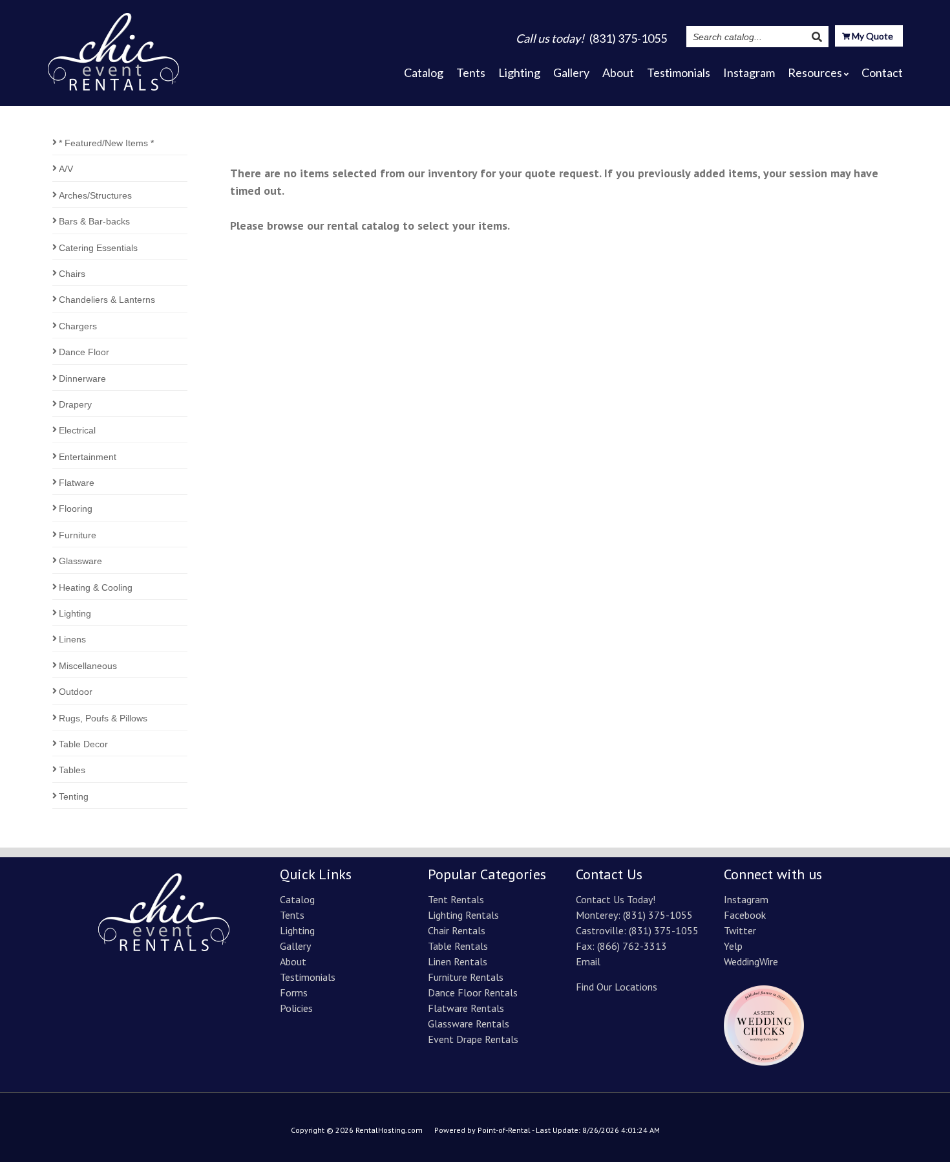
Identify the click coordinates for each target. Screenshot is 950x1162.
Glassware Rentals (468, 1023)
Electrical (77, 430)
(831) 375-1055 (658, 914)
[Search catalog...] (817, 36)
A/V (66, 169)
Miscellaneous (88, 666)
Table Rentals (458, 945)
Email (588, 961)
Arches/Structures (95, 195)
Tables (72, 770)
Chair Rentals (456, 930)
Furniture (77, 535)
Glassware (80, 561)
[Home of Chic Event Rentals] (163, 947)
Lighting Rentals (463, 914)
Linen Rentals (457, 961)
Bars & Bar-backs (94, 221)
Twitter (740, 930)
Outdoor (75, 691)
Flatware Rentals (466, 1008)
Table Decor (83, 744)
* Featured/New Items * (106, 143)
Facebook (745, 914)
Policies (296, 1008)
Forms (294, 992)
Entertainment (87, 457)
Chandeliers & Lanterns (107, 299)
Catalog (423, 72)
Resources (815, 72)
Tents (470, 72)
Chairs (72, 274)
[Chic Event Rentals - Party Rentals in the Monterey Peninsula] (113, 47)
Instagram (749, 72)
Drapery (75, 404)
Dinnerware (82, 378)
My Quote (871, 35)
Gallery (571, 72)
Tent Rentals (456, 899)
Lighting (519, 72)
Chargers (78, 326)
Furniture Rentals (465, 976)
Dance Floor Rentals (473, 992)
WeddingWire (751, 961)
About (618, 72)
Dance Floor (84, 352)
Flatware (76, 482)
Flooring (75, 508)
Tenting (74, 796)
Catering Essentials (98, 248)
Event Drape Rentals (473, 1039)
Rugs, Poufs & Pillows (103, 718)
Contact (882, 72)
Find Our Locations (616, 986)
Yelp (733, 945)
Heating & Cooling (95, 587)
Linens (72, 639)
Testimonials (678, 72)
